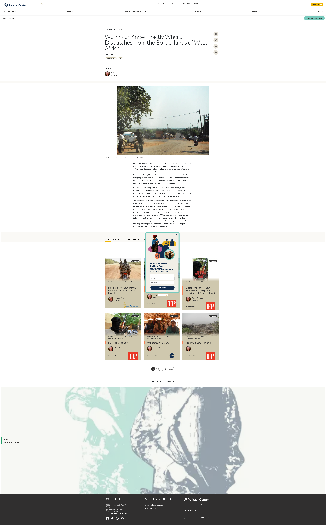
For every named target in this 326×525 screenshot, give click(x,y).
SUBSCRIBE (162, 288)
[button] (162, 266)
